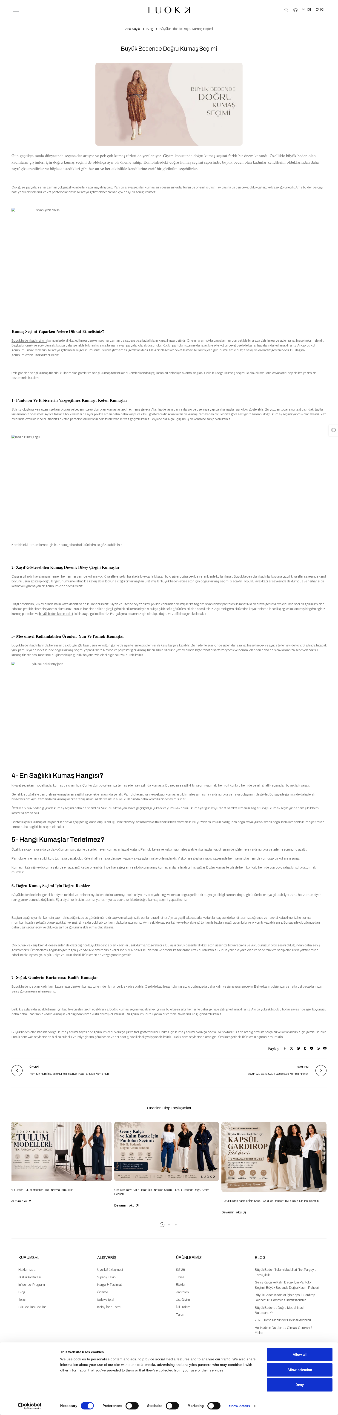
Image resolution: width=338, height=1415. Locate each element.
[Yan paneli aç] (333, 430)
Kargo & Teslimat (109, 1284)
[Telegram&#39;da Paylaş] (311, 1048)
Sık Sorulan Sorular (32, 1307)
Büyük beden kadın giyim (29, 340)
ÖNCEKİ (34, 1067)
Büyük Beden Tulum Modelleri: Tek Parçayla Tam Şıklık (40, 1190)
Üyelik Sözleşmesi (110, 1269)
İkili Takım (183, 1307)
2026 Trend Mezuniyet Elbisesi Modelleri (283, 1320)
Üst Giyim (183, 1299)
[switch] (132, 1405)
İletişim (23, 1299)
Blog (149, 29)
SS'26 (180, 1269)
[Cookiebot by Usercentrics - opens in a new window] (30, 1406)
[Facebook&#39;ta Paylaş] (284, 1048)
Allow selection (299, 1370)
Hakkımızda (26, 1269)
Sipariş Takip (106, 1277)
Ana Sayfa (132, 29)
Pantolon (182, 1292)
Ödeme (102, 1292)
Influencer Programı (32, 1284)
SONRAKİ (303, 1067)
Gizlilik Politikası (29, 1277)
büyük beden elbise (174, 581)
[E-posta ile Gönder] (325, 1048)
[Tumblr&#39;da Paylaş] (304, 1048)
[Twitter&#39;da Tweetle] (291, 1048)
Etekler (180, 1284)
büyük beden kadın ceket (56, 614)
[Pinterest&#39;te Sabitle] (298, 1048)
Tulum (180, 1314)
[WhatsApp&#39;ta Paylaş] (318, 1048)
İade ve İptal (105, 1299)
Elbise (180, 1277)
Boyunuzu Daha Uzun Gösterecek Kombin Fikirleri (278, 1073)
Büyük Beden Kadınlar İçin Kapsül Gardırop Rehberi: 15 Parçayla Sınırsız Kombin (270, 1201)
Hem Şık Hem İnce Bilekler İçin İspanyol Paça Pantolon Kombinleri (69, 1073)
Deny (299, 1385)
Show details (239, 1406)
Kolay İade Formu (109, 1307)
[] (309, 9)
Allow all (299, 1354)
